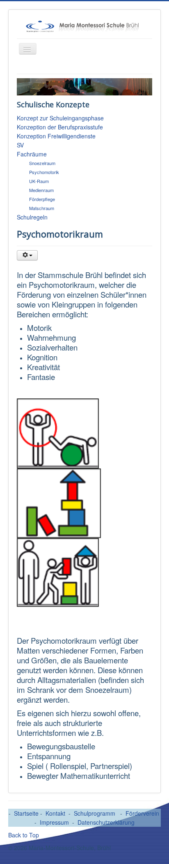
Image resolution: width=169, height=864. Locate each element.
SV (20, 145)
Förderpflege (42, 199)
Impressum (54, 822)
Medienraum (41, 190)
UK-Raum (39, 181)
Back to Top (23, 835)
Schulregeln (32, 217)
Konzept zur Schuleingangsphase (60, 118)
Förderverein (142, 813)
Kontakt (55, 813)
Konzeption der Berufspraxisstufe (60, 127)
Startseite (27, 813)
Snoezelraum (42, 163)
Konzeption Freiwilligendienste (56, 136)
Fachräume (32, 154)
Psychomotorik (44, 172)
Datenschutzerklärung (106, 822)
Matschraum (41, 208)
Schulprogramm (95, 813)
